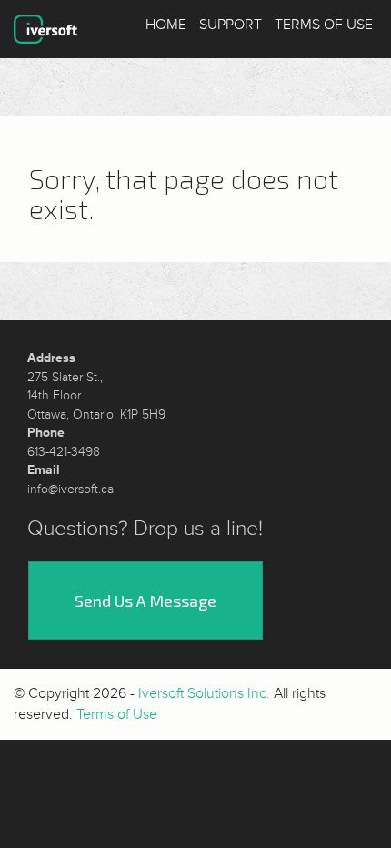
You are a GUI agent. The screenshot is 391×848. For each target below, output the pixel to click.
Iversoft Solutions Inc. (204, 693)
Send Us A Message (145, 601)
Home (165, 24)
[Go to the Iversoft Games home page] (45, 29)
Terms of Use (324, 24)
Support (230, 24)
